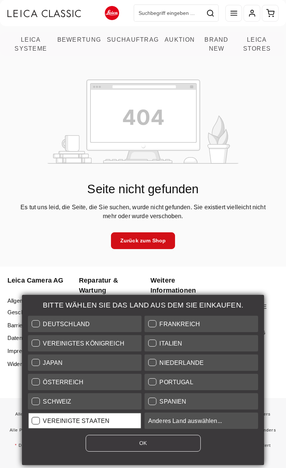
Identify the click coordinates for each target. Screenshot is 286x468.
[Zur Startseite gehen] (63, 13)
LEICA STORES (257, 44)
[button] (85, 324)
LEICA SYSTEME (31, 44)
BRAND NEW (216, 44)
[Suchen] (211, 13)
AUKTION (180, 39)
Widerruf (17, 364)
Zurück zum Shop (143, 240)
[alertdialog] (143, 381)
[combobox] (168, 13)
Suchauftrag (133, 39)
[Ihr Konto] (252, 13)
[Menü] (233, 13)
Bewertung (79, 39)
